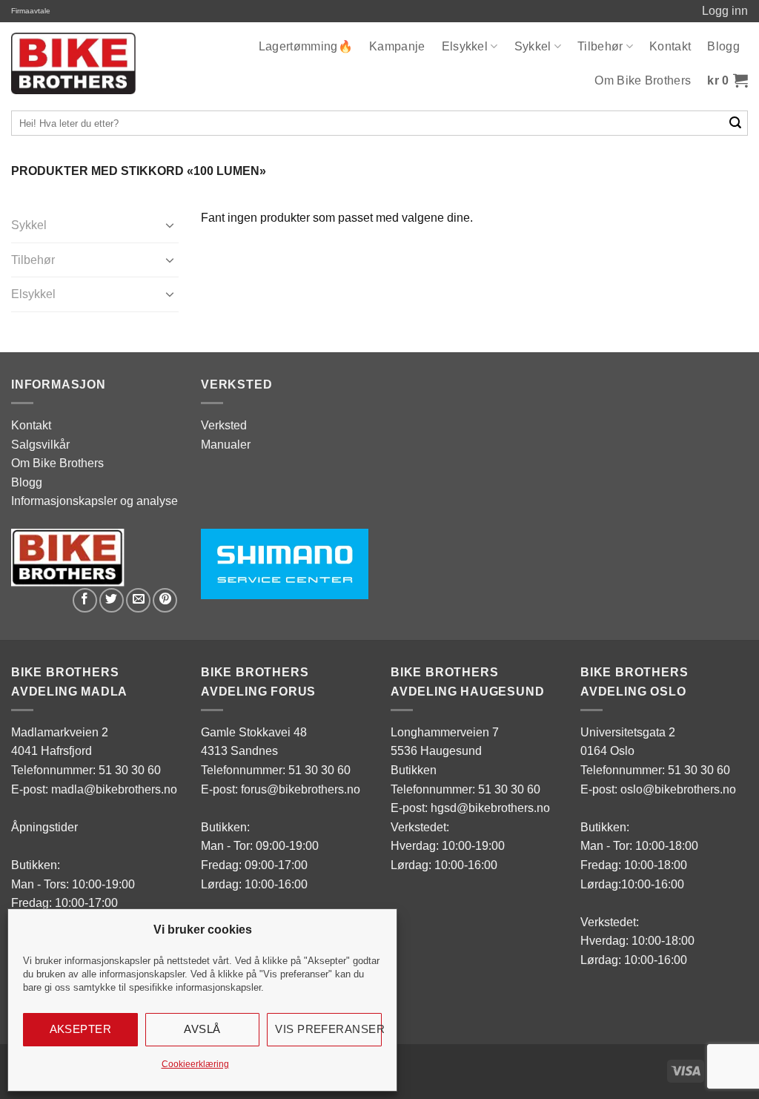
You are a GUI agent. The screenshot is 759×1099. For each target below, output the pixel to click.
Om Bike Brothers (642, 80)
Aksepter (81, 1029)
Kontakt (670, 46)
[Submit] (735, 123)
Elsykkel (465, 46)
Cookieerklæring (195, 1064)
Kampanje (397, 46)
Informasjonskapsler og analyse (94, 501)
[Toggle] (170, 225)
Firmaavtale (30, 11)
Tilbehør (600, 46)
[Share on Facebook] (85, 600)
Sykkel (532, 46)
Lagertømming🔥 (306, 46)
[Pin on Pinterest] (165, 600)
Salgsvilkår (40, 444)
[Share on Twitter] (111, 600)
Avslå (202, 1029)
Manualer (226, 444)
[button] (727, 81)
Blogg (723, 46)
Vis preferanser (328, 1029)
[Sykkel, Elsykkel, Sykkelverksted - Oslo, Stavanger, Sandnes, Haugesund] (73, 64)
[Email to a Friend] (138, 600)
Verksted (224, 425)
